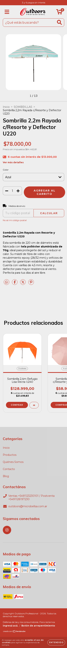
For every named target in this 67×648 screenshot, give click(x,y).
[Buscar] (59, 22)
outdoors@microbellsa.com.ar (27, 506)
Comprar (17, 405)
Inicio (6, 107)
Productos (9, 455)
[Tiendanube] (14, 631)
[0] (59, 12)
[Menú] (7, 11)
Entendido (56, 642)
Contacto (9, 469)
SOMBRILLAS (23, 107)
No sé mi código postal (15, 220)
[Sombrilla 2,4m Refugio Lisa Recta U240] (34, 405)
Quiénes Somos (13, 462)
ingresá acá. (10, 625)
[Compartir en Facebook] (15, 283)
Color (6, 169)
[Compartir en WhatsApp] (6, 282)
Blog (6, 476)
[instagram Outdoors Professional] (7, 530)
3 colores (22, 368)
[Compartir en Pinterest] (31, 283)
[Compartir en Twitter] (23, 283)
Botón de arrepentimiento (38, 625)
